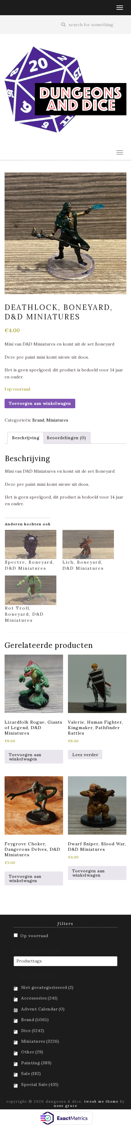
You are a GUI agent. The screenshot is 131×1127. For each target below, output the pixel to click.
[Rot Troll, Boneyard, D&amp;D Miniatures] (30, 590)
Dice (32, 1030)
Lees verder (85, 754)
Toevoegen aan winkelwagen (40, 403)
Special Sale (39, 1084)
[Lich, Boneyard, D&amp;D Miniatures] (88, 544)
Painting (36, 1063)
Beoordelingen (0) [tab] (66, 437)
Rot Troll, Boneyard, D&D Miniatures (24, 614)
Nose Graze (65, 1106)
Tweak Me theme (101, 1101)
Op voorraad (34, 935)
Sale (31, 1073)
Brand (38, 420)
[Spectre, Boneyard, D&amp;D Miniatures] (30, 544)
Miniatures (57, 420)
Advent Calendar (43, 1009)
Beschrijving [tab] (25, 437)
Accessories (39, 998)
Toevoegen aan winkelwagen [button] (25, 757)
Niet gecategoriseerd (47, 987)
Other (32, 1052)
